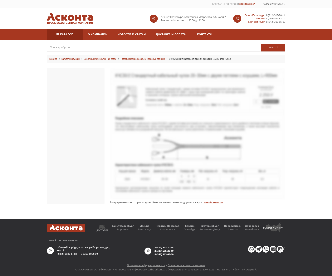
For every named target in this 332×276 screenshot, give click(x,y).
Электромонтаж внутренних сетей (100, 59)
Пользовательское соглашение (186, 265)
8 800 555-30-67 (247, 4)
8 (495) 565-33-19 (275, 18)
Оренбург (190, 229)
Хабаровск (252, 226)
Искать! (273, 47)
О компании (98, 34)
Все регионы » (273, 227)
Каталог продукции (70, 59)
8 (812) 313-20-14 (275, 15)
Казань (189, 226)
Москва (144, 226)
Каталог (66, 34)
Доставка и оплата (171, 34)
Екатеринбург (210, 226)
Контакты (204, 34)
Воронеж (123, 229)
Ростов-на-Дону (210, 229)
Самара (233, 229)
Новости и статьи (132, 34)
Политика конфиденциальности (146, 265)
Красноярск (167, 229)
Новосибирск (232, 226)
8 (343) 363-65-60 (275, 21)
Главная (53, 59)
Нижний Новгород (167, 226)
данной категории (213, 202)
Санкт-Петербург (123, 226)
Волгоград (144, 229)
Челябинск (252, 229)
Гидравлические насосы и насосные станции (143, 59)
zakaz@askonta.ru (274, 4)
